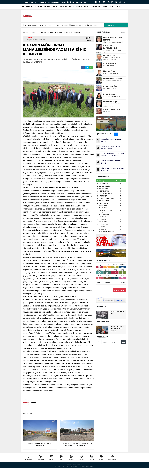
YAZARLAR (96, 6)
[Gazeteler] (116, 2)
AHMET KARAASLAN (111, 109)
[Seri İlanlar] (112, 2)
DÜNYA (79, 6)
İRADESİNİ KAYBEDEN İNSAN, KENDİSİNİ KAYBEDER (112, 59)
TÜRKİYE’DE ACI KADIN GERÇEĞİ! (113, 42)
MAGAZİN (63, 6)
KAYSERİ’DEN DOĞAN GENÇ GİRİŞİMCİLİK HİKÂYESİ (116, 329)
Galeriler (51, 460)
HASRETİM (106, 112)
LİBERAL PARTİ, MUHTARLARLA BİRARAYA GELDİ (108, 147)
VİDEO (112, 6)
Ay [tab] (124, 134)
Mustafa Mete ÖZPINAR (113, 79)
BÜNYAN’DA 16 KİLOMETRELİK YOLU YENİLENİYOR (110, 169)
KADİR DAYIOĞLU (110, 86)
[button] (118, 6)
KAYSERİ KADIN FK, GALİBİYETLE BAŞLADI (109, 162)
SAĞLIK (87, 6)
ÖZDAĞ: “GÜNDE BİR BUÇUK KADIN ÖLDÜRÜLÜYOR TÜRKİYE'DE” (110, 155)
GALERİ (104, 6)
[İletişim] (104, 2)
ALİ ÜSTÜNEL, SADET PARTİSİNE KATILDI (109, 140)
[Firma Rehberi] (108, 2)
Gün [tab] (115, 134)
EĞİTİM (71, 6)
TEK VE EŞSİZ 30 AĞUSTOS (111, 96)
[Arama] (100, 2)
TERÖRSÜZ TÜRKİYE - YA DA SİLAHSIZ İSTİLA (108, 51)
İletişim (92, 460)
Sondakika (40, 460)
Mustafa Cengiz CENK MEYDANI (112, 38)
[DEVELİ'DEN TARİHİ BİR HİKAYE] (102, 315)
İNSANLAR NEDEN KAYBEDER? (112, 73)
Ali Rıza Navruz (109, 63)
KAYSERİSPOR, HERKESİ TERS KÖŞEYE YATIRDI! (112, 105)
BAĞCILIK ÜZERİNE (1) (109, 89)
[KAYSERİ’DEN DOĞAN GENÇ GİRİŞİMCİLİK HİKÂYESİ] (102, 330)
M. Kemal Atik (109, 56)
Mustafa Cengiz (110, 102)
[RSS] (124, 2)
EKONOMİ (38, 6)
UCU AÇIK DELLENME (109, 66)
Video (61, 460)
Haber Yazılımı (89, 466)
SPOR (55, 6)
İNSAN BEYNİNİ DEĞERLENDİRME (113, 81)
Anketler (82, 460)
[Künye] (120, 2)
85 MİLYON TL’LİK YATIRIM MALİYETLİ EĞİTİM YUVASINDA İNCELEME (62, 2)
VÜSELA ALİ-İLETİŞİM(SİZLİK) (110, 46)
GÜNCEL (29, 6)
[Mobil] (96, 2)
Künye (101, 460)
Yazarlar (71, 460)
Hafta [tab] (120, 134)
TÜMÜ (123, 32)
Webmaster (112, 460)
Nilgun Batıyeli (109, 94)
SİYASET (47, 6)
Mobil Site (28, 460)
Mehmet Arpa (109, 71)
